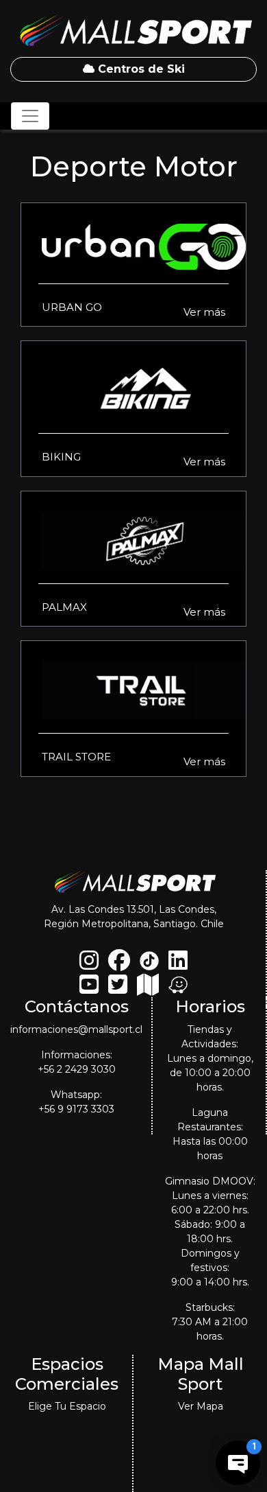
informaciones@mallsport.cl (76, 1029)
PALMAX (64, 607)
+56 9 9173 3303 (76, 1109)
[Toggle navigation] (30, 116)
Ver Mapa (200, 1406)
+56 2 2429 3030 (77, 1069)
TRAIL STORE (76, 756)
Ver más (204, 311)
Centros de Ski (139, 68)
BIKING (61, 456)
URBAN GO (72, 307)
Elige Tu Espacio (67, 1406)
